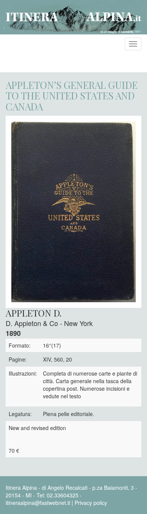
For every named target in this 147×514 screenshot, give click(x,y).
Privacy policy (91, 502)
